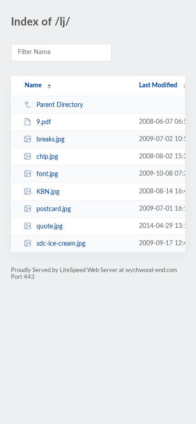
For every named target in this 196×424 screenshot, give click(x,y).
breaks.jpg (50, 139)
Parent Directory (59, 105)
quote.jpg (49, 226)
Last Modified (158, 85)
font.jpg (47, 174)
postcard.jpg (53, 209)
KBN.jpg (47, 192)
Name (33, 85)
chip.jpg (47, 157)
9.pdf (43, 122)
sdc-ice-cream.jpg (60, 244)
